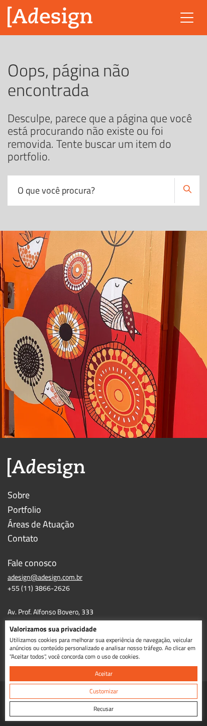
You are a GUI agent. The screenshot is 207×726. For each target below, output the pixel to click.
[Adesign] (50, 18)
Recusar (103, 708)
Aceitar (104, 673)
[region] (103, 670)
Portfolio (24, 509)
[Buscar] (186, 190)
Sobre (19, 495)
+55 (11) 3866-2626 (39, 588)
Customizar (103, 691)
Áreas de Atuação (41, 524)
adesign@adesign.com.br (45, 577)
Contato (23, 538)
